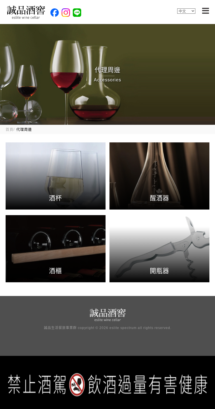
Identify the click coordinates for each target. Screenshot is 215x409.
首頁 (9, 129)
